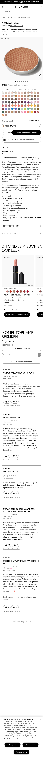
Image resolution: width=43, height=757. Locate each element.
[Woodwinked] (6, 112)
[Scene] (3, 102)
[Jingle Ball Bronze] (3, 115)
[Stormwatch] (19, 109)
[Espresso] (9, 99)
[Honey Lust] (12, 96)
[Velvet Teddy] (40, 291)
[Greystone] (6, 102)
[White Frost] (3, 92)
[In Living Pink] (3, 105)
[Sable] (6, 115)
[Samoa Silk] (12, 105)
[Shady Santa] (3, 109)
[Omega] (28, 92)
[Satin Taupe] (6, 99)
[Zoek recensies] (39, 355)
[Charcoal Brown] (25, 96)
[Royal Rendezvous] (19, 99)
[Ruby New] (27, 291)
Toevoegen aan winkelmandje (26, 132)
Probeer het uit (34, 121)
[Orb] (22, 92)
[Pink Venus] (22, 112)
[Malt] (19, 92)
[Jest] (31, 92)
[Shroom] (9, 92)
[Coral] (19, 105)
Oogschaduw (24, 17)
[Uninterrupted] (28, 96)
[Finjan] (22, 99)
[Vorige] (5, 291)
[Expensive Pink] (25, 105)
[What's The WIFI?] (25, 109)
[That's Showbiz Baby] (3, 112)
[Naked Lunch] (9, 96)
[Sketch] (19, 102)
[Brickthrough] (24, 291)
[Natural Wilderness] (15, 96)
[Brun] (12, 99)
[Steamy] (31, 109)
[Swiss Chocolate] (15, 99)
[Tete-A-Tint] (19, 96)
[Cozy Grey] (28, 99)
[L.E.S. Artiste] (25, 92)
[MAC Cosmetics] (21, 7)
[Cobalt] (6, 109)
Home (4, 17)
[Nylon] (15, 92)
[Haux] (25, 99)
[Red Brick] (22, 105)
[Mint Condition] (22, 109)
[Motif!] (6, 96)
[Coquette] (19, 112)
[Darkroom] (28, 102)
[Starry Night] (22, 102)
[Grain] (3, 96)
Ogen (16, 17)
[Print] (31, 99)
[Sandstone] (22, 96)
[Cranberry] (9, 105)
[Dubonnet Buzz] (17, 291)
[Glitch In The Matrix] (9, 102)
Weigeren (12, 745)
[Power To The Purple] (25, 102)
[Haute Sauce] (38, 112)
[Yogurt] (35, 102)
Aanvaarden (30, 745)
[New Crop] (28, 109)
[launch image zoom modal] (39, 75)
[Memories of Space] (31, 105)
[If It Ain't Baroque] (35, 105)
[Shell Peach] (15, 105)
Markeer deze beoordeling (11, 405)
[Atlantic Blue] (15, 109)
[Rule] (28, 112)
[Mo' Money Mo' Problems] (38, 109)
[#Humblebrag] (31, 102)
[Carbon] (12, 102)
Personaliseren (21, 752)
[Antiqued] (15, 112)
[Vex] (6, 92)
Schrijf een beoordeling (21, 349)
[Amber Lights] (12, 112)
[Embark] (3, 99)
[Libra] (6, 105)
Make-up (9, 17)
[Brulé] (12, 92)
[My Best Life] (10, 291)
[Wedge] (35, 96)
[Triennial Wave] (12, 109)
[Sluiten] (41, 719)
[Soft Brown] (31, 96)
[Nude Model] (15, 102)
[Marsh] (38, 105)
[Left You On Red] (35, 112)
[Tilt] (9, 109)
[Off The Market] (14, 291)
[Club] (35, 99)
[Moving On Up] (21, 291)
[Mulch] (9, 112)
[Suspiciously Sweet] (28, 105)
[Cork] (38, 96)
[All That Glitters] (38, 92)
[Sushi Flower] (25, 112)
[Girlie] (38, 102)
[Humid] (35, 109)
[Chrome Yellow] (31, 112)
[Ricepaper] (35, 92)
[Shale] (38, 99)
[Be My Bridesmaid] (7, 291)
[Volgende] (32, 291)
